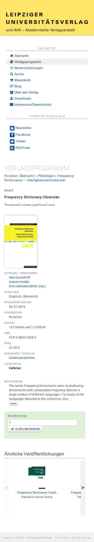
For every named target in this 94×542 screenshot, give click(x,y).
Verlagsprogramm (27, 61)
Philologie (46, 175)
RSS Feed (63, 537)
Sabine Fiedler (19, 282)
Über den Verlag (26, 92)
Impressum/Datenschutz (33, 104)
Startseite (21, 55)
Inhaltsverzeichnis (22, 358)
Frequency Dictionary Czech (37, 492)
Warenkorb (22, 80)
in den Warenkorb (27, 429)
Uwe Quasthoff (19, 277)
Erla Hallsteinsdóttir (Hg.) (27, 286)
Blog (17, 86)
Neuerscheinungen (28, 68)
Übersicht (26, 175)
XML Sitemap (82, 537)
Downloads (22, 98)
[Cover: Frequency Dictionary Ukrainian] (20, 241)
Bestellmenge (17, 416)
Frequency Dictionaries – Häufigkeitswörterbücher (39, 177)
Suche (19, 74)
